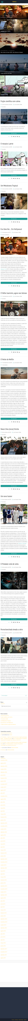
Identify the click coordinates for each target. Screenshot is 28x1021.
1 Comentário (4, 365)
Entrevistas (21, 1019)
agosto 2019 (3, 763)
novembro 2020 (4, 760)
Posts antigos (4, 695)
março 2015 (3, 850)
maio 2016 (3, 808)
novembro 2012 (4, 921)
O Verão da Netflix (7, 359)
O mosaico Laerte (4, 94)
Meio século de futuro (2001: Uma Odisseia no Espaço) (12, 52)
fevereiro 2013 (4, 912)
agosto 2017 (3, 790)
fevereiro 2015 (4, 853)
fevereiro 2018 (4, 778)
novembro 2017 (4, 784)
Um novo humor (6, 496)
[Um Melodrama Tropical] (14, 201)
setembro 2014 (4, 868)
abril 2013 (3, 906)
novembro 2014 (4, 862)
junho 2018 (3, 775)
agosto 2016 (3, 799)
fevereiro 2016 (4, 817)
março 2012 (3, 942)
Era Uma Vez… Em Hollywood (6, 17)
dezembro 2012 (4, 918)
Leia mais (15, 133)
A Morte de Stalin (14, 747)
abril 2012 (3, 939)
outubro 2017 (3, 787)
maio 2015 (3, 844)
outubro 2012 (3, 924)
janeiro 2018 (3, 781)
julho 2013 (3, 901)
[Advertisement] (9, 972)
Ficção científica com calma (6, 73)
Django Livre (3, 269)
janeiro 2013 (3, 915)
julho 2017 (3, 793)
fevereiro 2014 (4, 880)
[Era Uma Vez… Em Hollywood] (14, 246)
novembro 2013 (4, 889)
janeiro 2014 (3, 883)
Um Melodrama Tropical (5, 31)
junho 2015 (3, 841)
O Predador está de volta (9, 564)
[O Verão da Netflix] (14, 373)
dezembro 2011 (4, 948)
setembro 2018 (4, 772)
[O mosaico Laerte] (14, 158)
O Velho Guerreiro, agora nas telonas (14, 293)
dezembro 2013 (4, 886)
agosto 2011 (3, 957)
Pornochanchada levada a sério (12, 629)
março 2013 (3, 909)
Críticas (16, 1019)
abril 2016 (3, 811)
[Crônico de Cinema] (14, 2)
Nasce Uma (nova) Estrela (10, 429)
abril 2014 (3, 874)
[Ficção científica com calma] (14, 116)
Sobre (11, 734)
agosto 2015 (3, 835)
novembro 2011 (4, 951)
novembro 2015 (4, 826)
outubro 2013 (3, 892)
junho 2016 (3, 805)
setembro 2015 (4, 832)
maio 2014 (3, 871)
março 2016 (3, 814)
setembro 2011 (4, 954)
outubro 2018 (3, 769)
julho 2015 (3, 838)
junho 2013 (3, 904)
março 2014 (3, 877)
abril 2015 (3, 847)
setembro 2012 (4, 927)
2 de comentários (5, 234)
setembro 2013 (4, 895)
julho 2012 (3, 933)
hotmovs (4, 749)
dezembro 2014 (4, 859)
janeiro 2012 (3, 945)
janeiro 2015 (3, 856)
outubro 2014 (3, 865)
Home (13, 1019)
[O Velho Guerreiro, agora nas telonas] (14, 308)
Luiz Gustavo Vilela (11, 15)
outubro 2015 (3, 829)
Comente (4, 106)
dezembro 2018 (4, 766)
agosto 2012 (3, 930)
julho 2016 (3, 802)
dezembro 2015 (4, 823)
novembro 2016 (4, 796)
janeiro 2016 (3, 820)
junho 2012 (3, 936)
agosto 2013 (3, 898)
